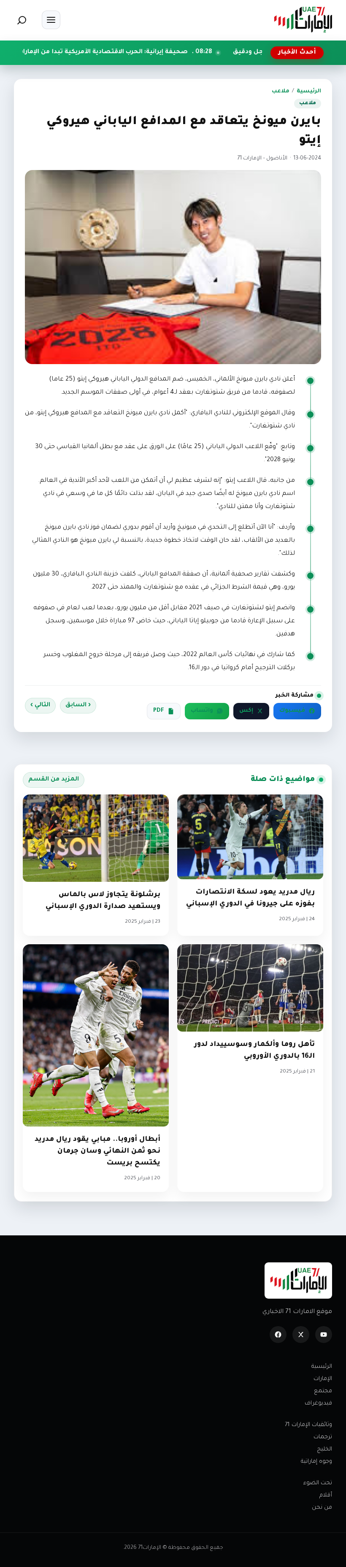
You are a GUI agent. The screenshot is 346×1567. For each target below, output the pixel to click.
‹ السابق (78, 705)
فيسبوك (292, 711)
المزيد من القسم (53, 779)
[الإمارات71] (303, 19)
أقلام (325, 1495)
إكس (246, 711)
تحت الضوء (317, 1483)
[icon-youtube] (323, 1334)
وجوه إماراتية (316, 1462)
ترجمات (323, 1437)
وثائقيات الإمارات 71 (308, 1425)
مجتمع (323, 1391)
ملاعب (280, 92)
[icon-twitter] (300, 1334)
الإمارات (323, 1379)
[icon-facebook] (278, 1334)
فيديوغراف (318, 1403)
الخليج (324, 1449)
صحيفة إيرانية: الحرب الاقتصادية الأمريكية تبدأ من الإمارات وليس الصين (138, 52)
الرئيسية (309, 92)
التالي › (40, 705)
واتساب (202, 711)
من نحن (322, 1508)
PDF (158, 711)
